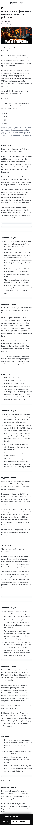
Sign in (5, 822)
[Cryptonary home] (16, 3)
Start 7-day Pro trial (19, 822)
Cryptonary (6, 21)
